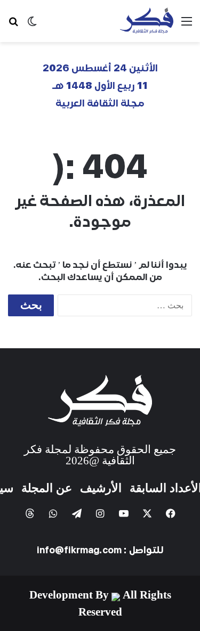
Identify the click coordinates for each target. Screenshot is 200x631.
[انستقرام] (100, 513)
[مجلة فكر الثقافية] (146, 21)
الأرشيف (101, 488)
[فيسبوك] (171, 513)
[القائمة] (186, 25)
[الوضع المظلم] (32, 25)
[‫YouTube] (124, 513)
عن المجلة (46, 488)
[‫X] (147, 513)
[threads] (30, 513)
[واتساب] (53, 513)
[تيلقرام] (77, 513)
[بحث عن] (13, 25)
